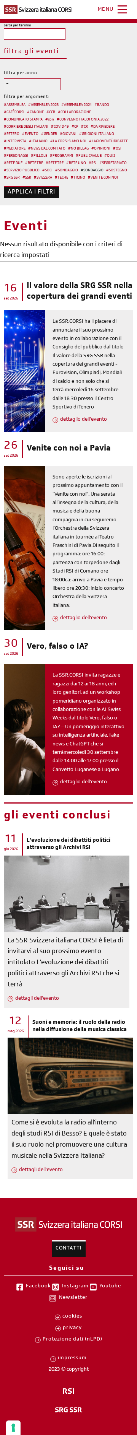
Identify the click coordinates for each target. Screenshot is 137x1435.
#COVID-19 (60, 127)
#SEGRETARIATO (113, 163)
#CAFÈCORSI (14, 112)
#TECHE (61, 178)
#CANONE (35, 112)
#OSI (117, 149)
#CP (75, 127)
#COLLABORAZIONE (74, 112)
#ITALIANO (38, 141)
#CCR (50, 112)
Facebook (38, 1286)
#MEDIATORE (14, 149)
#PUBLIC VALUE (89, 156)
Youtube (110, 1286)
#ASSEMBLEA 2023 (43, 105)
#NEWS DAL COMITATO (46, 149)
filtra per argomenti (27, 97)
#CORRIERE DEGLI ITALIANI (26, 127)
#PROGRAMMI (61, 156)
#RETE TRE (34, 163)
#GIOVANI (68, 134)
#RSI (93, 163)
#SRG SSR (12, 178)
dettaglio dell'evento (83, 420)
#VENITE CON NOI (103, 178)
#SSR (26, 178)
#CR (84, 127)
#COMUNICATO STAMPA (23, 120)
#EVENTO (30, 134)
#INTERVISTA (15, 141)
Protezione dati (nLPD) (72, 1339)
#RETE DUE (13, 163)
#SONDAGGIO (66, 170)
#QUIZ (109, 156)
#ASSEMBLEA (14, 105)
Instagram (75, 1286)
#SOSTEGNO (116, 170)
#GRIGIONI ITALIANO (96, 134)
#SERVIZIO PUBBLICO (22, 170)
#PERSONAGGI (16, 156)
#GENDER (49, 134)
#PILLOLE (39, 156)
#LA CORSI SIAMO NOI (68, 141)
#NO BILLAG (78, 149)
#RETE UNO (76, 163)
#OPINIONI (100, 149)
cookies (72, 1316)
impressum (72, 1358)
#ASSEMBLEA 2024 (76, 105)
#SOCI (47, 170)
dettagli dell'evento (37, 999)
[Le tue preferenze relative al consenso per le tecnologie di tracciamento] (13, 1427)
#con (49, 120)
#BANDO (101, 105)
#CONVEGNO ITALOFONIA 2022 (82, 120)
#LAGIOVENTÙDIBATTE (108, 141)
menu (106, 10)
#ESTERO (11, 134)
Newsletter (73, 1298)
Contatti (69, 1248)
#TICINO (78, 178)
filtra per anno (20, 73)
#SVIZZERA (43, 178)
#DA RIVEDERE (103, 127)
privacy (72, 1328)
